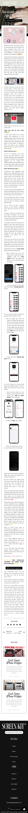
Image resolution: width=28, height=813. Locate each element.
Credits (14, 789)
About (14, 751)
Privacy (14, 779)
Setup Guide (14, 756)
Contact (14, 773)
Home (14, 746)
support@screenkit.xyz (14, 802)
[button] (23, 3)
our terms (14, 784)
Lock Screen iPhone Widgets (14, 661)
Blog (14, 761)
